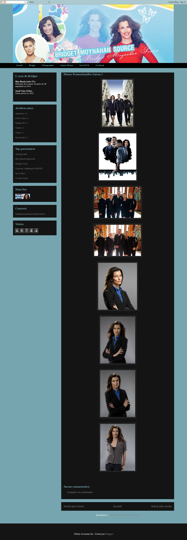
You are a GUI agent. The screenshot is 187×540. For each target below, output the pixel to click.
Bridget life (20, 123)
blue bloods (20, 137)
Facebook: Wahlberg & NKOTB (28, 169)
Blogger (109, 534)
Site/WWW (84, 65)
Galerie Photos (66, 65)
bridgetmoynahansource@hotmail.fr (30, 214)
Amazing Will (21, 154)
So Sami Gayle (21, 178)
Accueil (19, 65)
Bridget (32, 65)
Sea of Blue (20, 173)
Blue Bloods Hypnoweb (25, 159)
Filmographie (48, 65)
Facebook (100, 65)
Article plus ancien (161, 506)
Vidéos (18, 133)
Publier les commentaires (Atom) (124, 515)
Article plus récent (74, 506)
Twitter (18, 128)
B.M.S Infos (20, 118)
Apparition (19, 113)
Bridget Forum (21, 164)
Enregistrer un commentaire (80, 492)
